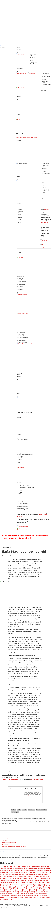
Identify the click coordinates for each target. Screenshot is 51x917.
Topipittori (4, 872)
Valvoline (7, 899)
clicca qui (46, 209)
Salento (8, 876)
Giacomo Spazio (5, 884)
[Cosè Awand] (21, 56)
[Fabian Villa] (24, 151)
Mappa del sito (5, 844)
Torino (14, 882)
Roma (41, 882)
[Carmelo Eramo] (43, 151)
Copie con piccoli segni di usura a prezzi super (26, 137)
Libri (7, 870)
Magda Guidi (28, 893)
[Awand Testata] (7, 46)
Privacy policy (5, 840)
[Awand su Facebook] (1, 852)
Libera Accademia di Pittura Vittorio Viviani (28, 878)
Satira (49, 870)
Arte (46, 868)
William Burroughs (5, 897)
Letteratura (40, 868)
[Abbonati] (21, 76)
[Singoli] (21, 90)
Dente (19, 809)
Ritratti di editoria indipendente (29, 870)
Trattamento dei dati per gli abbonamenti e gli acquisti (14, 846)
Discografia (8, 880)
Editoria (2, 870)
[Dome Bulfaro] (25, 428)
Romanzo (19, 890)
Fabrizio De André (10, 890)
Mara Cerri (31, 891)
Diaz (44, 893)
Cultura (36, 884)
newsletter (44, 859)
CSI (33, 897)
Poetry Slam (34, 880)
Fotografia (24, 809)
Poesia (22, 866)
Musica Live (42, 870)
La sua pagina (27, 795)
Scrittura (2, 876)
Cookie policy (5, 838)
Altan (15, 888)
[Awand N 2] (43, 106)
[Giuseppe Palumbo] (43, 428)
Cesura (45, 874)
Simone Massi (37, 893)
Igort (27, 876)
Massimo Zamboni (40, 897)
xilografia (21, 895)
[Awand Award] (27, 184)
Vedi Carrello (43, 90)
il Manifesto (45, 878)
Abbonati (6, 780)
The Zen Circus (31, 809)
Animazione (3, 874)
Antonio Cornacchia (36, 872)
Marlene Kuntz (26, 897)
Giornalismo (15, 876)
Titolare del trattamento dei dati (9, 842)
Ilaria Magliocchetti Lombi (41, 809)
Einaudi (39, 874)
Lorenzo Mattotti (6, 882)
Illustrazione (36, 866)
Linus (25, 874)
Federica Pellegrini (15, 812)
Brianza (21, 874)
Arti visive (28, 866)
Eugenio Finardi (44, 888)
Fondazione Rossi (5, 868)
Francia (13, 886)
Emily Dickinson (16, 897)
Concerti (39, 890)
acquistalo (15, 780)
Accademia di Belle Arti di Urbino (14, 893)
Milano (33, 868)
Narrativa (26, 890)
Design (27, 872)
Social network (14, 870)
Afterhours (13, 809)
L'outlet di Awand (23, 134)
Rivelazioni (12, 872)
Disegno (22, 876)
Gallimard (29, 886)
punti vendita (37, 780)
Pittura (28, 880)
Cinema (8, 866)
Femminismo (32, 874)
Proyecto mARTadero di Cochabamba (22, 884)
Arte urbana (21, 882)
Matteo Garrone (20, 886)
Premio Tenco (39, 891)
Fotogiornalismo (4, 886)
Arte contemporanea (18, 868)
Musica (2, 866)
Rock (2, 878)
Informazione (35, 882)
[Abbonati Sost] (33, 76)
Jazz (14, 880)
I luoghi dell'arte (12, 874)
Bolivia (28, 882)
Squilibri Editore (10, 878)
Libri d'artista (20, 880)
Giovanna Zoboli (45, 876)
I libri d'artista (20, 872)
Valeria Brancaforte (11, 895)
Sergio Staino (22, 888)
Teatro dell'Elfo (38, 886)
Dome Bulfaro (42, 895)
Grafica (42, 884)
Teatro (27, 868)
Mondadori (48, 882)
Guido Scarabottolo (32, 888)
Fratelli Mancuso (13, 891)
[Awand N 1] (24, 106)
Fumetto (44, 866)
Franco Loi (33, 890)
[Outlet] (23, 125)
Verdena (2, 895)
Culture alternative (31, 895)
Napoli (2, 880)
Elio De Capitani (35, 876)
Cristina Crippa (8, 888)
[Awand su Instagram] (4, 852)
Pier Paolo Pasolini (45, 880)
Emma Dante (23, 891)
